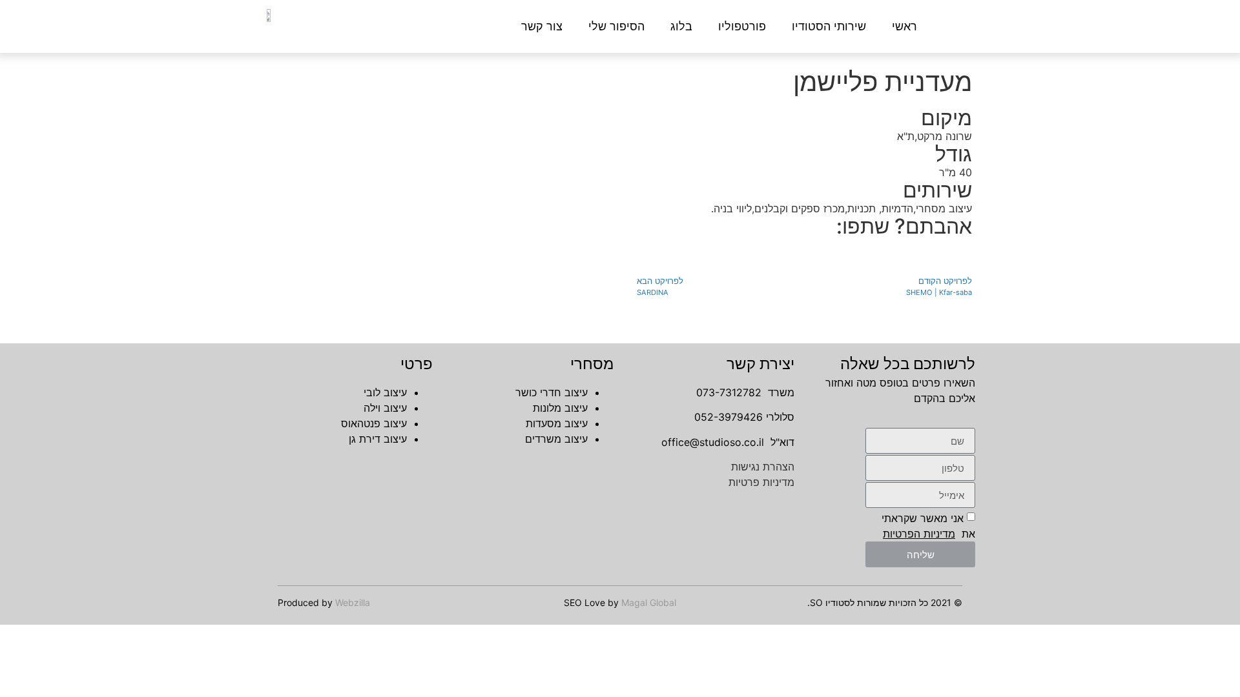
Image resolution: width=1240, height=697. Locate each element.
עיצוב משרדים (556, 438)
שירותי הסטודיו (829, 26)
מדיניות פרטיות (761, 482)
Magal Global (648, 602)
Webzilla (352, 602)
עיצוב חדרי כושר (551, 392)
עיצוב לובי (385, 392)
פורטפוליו (742, 26)
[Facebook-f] (784, 553)
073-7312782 (728, 392)
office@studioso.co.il (712, 442)
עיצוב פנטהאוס (374, 423)
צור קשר (542, 26)
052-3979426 (728, 416)
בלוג (681, 26)
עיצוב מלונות (560, 407)
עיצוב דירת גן (378, 438)
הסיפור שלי (616, 26)
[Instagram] (746, 553)
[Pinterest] (708, 553)
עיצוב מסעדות (557, 423)
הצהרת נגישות (762, 466)
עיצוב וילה (385, 407)
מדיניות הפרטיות (919, 533)
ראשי (904, 26)
